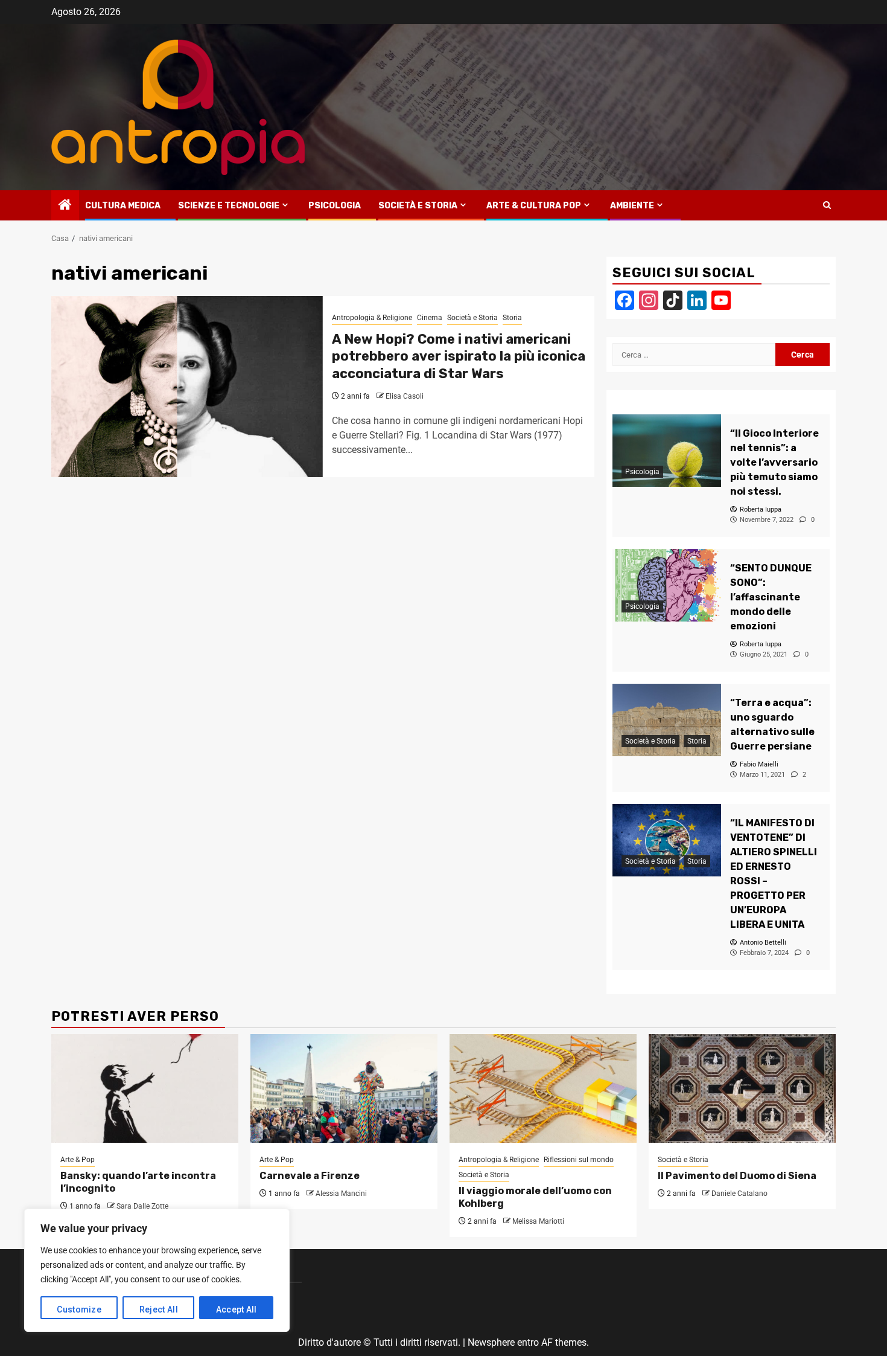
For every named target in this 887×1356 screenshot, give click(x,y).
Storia (512, 317)
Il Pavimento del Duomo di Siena (737, 1175)
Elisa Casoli (405, 396)
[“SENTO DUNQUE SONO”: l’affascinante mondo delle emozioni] (666, 585)
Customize (79, 1309)
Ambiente (632, 206)
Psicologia (334, 206)
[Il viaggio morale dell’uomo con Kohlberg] (543, 1088)
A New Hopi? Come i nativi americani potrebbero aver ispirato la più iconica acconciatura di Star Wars (458, 356)
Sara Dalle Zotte (142, 1206)
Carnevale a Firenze (309, 1175)
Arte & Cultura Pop (533, 206)
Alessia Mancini (341, 1193)
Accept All (236, 1309)
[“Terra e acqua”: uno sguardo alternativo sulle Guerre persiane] (666, 720)
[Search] (827, 205)
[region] (157, 1270)
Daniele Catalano (739, 1193)
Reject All (158, 1309)
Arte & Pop (77, 1159)
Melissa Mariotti (538, 1221)
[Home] (65, 206)
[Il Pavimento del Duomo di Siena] (742, 1088)
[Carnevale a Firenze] (343, 1088)
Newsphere (491, 1342)
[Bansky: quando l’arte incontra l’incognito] (144, 1088)
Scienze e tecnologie (228, 206)
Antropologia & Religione (372, 317)
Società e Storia (417, 206)
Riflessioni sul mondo (579, 1159)
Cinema (429, 317)
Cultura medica (123, 206)
